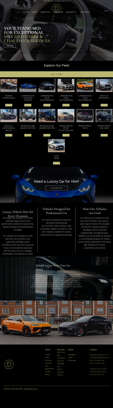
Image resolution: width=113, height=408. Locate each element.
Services (48, 360)
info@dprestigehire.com (99, 355)
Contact (48, 363)
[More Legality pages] (76, 12)
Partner (60, 375)
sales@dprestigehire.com (62, 1)
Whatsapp (72, 360)
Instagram (72, 355)
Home (48, 355)
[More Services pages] (50, 12)
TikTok (70, 357)
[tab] (56, 74)
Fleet (47, 357)
